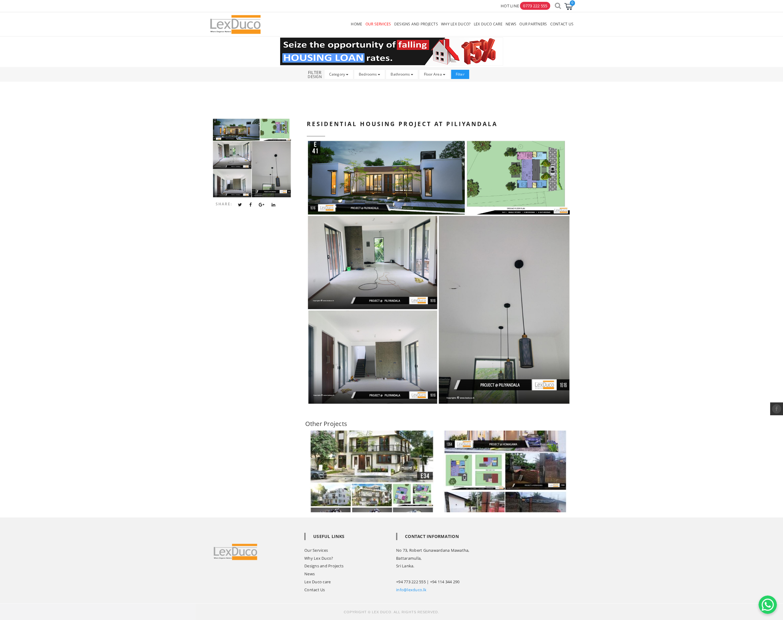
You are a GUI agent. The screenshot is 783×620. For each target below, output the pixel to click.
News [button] (511, 24)
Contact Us (314, 589)
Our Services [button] (378, 24)
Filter (460, 74)
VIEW (377, 448)
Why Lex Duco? (318, 558)
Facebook (776, 408)
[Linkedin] (273, 204)
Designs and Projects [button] (416, 24)
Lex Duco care (317, 582)
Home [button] (356, 24)
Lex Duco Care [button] (488, 24)
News (309, 574)
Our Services (316, 550)
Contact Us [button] (562, 24)
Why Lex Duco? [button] (455, 24)
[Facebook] (250, 204)
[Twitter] (240, 204)
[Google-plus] (261, 204)
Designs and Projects (323, 566)
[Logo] (235, 24)
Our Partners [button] (533, 24)
